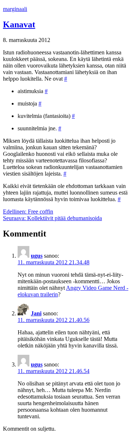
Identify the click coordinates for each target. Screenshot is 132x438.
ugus (37, 256)
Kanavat (19, 24)
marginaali (15, 9)
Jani (36, 313)
